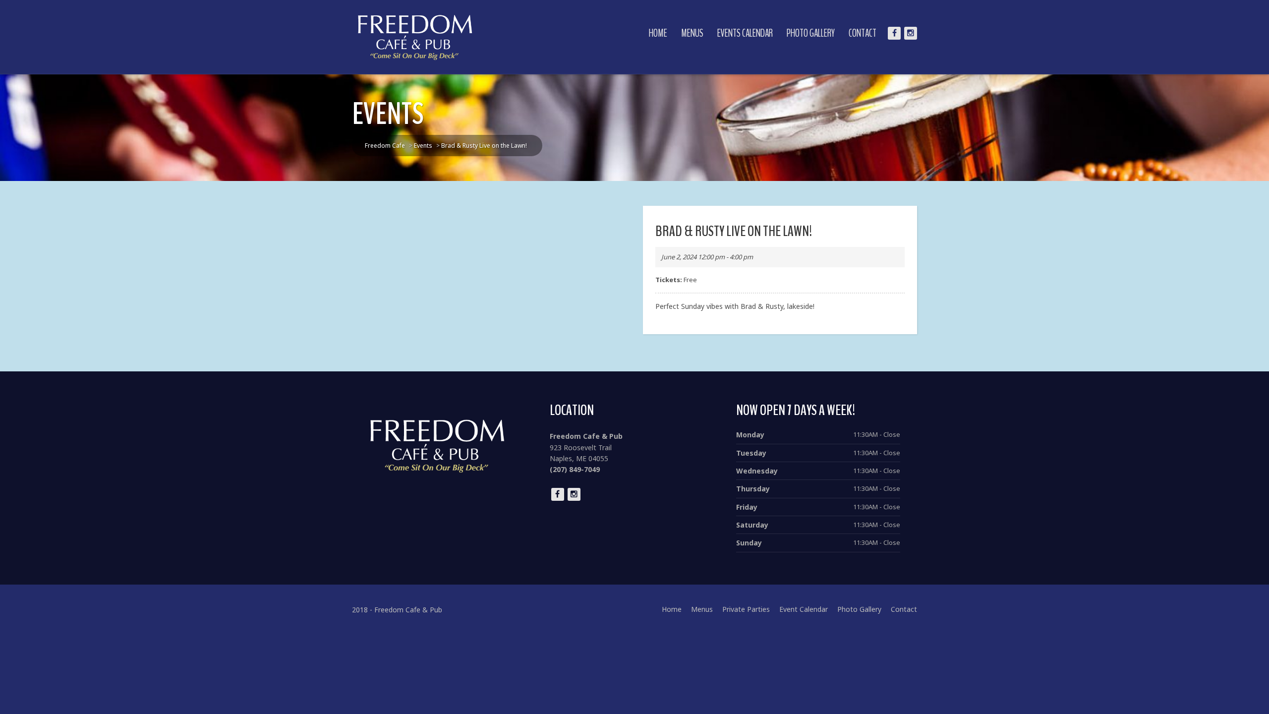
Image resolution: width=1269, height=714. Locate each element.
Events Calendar (745, 33)
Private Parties (746, 609)
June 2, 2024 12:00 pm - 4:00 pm (707, 256)
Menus (692, 33)
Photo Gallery (811, 33)
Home (658, 33)
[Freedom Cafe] (415, 37)
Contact (862, 33)
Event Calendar (803, 609)
